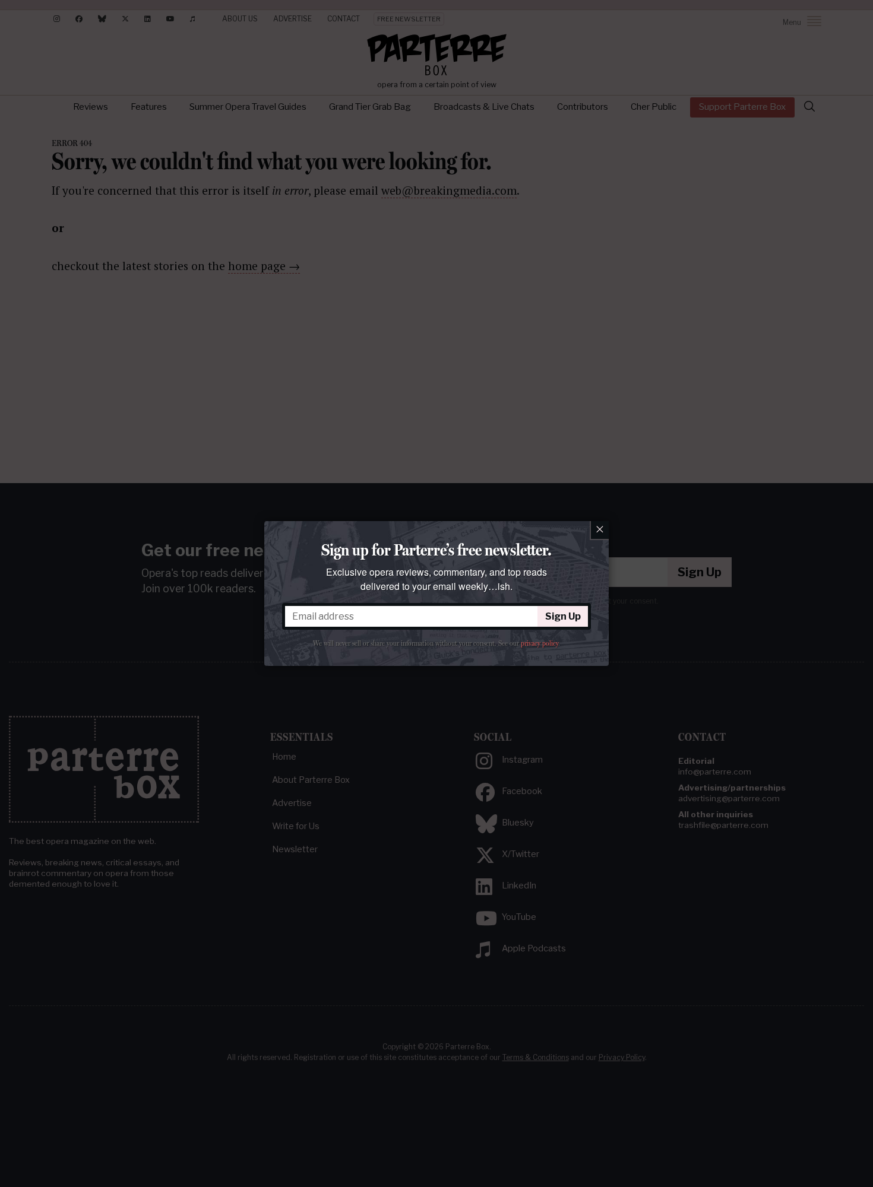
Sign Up (563, 616)
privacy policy (539, 643)
